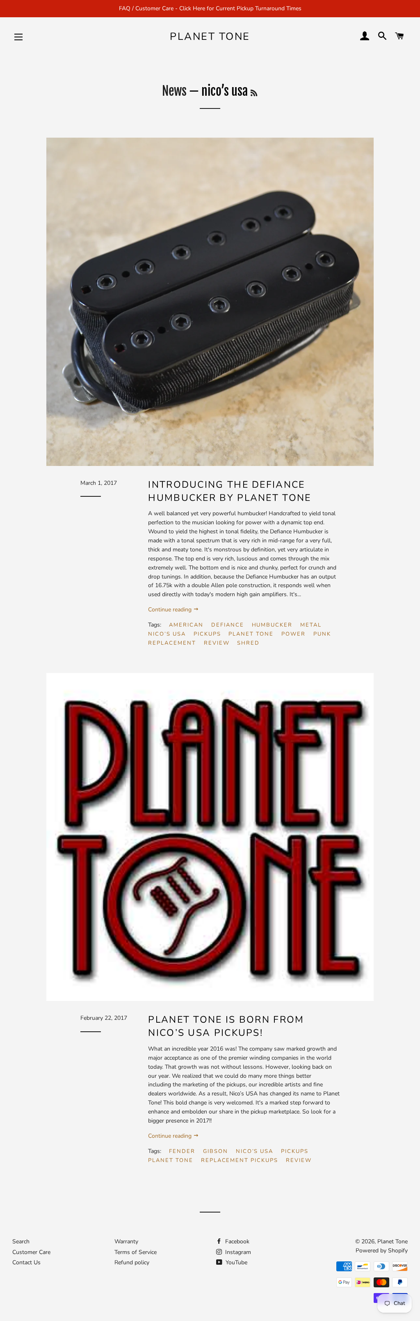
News (174, 91)
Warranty (126, 1241)
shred (248, 643)
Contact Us (26, 1262)
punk (322, 634)
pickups (207, 634)
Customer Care (31, 1252)
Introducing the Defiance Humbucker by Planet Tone (229, 491)
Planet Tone (210, 37)
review (217, 643)
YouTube (235, 1262)
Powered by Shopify (382, 1250)
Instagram (237, 1252)
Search (21, 1241)
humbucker (272, 625)
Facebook (236, 1241)
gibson (215, 1151)
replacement (172, 643)
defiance (227, 625)
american (186, 625)
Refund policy (131, 1262)
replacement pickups (239, 1160)
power (293, 634)
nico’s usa (167, 634)
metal (311, 625)
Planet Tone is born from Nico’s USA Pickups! (226, 1026)
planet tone (250, 634)
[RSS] (254, 92)
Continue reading (170, 609)
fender (182, 1151)
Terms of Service (135, 1252)
